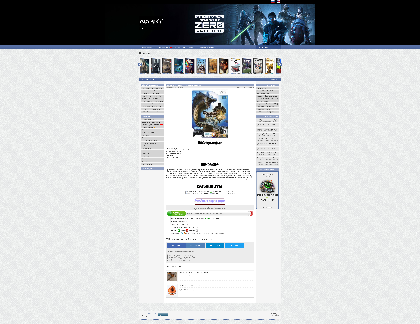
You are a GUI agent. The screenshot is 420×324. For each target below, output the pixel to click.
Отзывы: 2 (250, 87)
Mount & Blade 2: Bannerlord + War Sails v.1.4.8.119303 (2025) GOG (268, 130)
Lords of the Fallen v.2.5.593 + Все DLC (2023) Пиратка (268, 139)
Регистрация (149, 29)
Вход (143, 29)
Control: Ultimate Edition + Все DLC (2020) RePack (268, 144)
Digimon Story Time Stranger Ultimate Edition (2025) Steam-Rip (152, 93)
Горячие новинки (148, 127)
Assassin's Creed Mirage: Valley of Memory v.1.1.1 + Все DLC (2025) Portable (152, 96)
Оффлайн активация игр (150, 122)
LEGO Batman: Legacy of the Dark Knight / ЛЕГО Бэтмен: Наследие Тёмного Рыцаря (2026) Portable (152, 112)
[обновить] (183, 221)
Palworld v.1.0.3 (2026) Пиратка (268, 163)
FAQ (184, 47)
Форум (177, 47)
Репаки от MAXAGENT (149, 143)
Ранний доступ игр (148, 133)
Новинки (146, 52)
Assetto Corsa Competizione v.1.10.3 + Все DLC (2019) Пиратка (152, 99)
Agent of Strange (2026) (264, 101)
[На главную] (151, 26)
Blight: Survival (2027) (263, 93)
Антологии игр (146, 138)
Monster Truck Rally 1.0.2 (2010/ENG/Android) (182, 257)
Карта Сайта (275, 79)
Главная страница (146, 47)
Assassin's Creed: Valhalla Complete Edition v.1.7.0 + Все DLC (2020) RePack (268, 158)
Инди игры (145, 135)
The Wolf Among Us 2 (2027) (265, 112)
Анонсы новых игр (148, 130)
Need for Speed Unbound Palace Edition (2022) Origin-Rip (152, 104)
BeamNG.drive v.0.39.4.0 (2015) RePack (268, 153)
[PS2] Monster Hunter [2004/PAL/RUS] (179, 261)
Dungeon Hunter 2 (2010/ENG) (177, 259)
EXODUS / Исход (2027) (264, 109)
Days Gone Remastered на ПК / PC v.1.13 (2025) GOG (268, 149)
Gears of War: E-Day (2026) (265, 91)
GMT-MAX (144, 79)
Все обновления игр (162, 47)
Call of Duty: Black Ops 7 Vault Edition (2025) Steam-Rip (151, 109)
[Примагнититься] (250, 216)
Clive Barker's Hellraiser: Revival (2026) (266, 106)
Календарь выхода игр (149, 140)
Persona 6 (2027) (262, 88)
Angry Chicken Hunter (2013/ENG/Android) (181, 255)
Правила (191, 47)
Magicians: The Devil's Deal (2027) (267, 104)
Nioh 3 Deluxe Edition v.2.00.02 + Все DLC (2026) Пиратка (152, 88)
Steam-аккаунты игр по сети (151, 125)
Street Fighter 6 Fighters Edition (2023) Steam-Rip (151, 106)
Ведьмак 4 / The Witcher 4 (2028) (267, 96)
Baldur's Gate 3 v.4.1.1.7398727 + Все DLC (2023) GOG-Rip (268, 125)
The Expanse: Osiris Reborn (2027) (267, 99)
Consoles (152, 79)
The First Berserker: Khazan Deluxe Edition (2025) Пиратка (152, 91)
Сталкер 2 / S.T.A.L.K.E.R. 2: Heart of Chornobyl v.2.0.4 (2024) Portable (268, 120)
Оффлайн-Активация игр (206, 47)
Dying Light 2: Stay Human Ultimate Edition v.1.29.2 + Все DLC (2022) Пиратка (268, 134)
